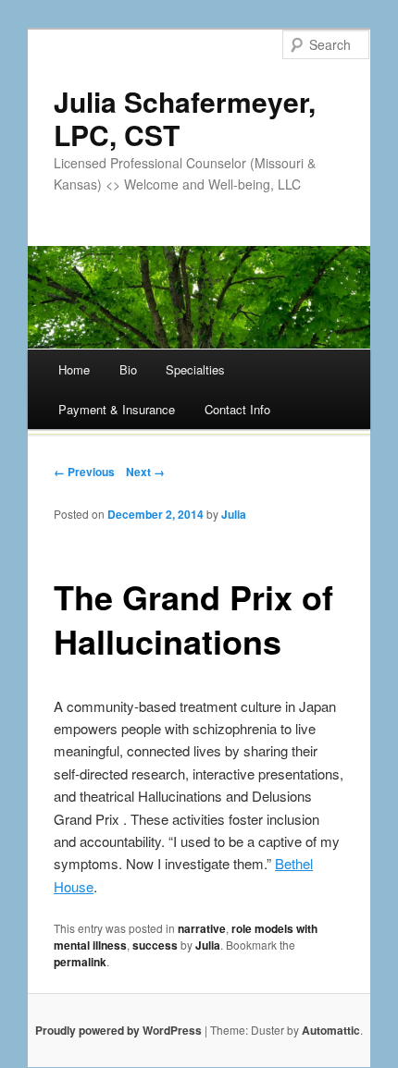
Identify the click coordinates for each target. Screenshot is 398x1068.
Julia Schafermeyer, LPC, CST (185, 117)
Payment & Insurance (116, 409)
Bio (128, 369)
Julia (233, 514)
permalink (80, 961)
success (155, 945)
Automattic (331, 1030)
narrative (202, 928)
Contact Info (237, 409)
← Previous (84, 471)
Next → (145, 471)
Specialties (195, 369)
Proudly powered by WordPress (118, 1030)
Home (74, 369)
